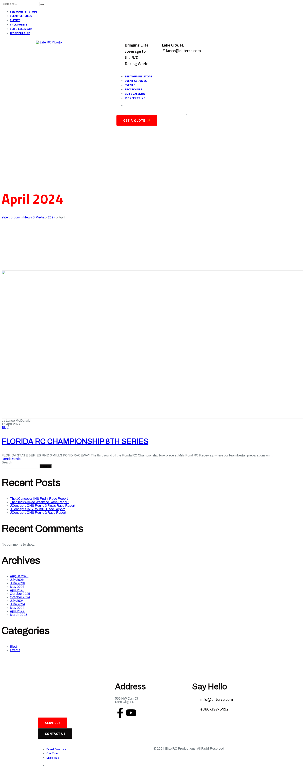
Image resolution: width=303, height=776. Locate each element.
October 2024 (20, 597)
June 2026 (17, 583)
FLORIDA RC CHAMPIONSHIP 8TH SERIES (75, 441)
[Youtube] (131, 713)
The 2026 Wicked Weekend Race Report (39, 502)
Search (7, 462)
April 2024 (17, 611)
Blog (5, 427)
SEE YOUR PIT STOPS (23, 11)
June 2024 (17, 604)
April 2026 (17, 590)
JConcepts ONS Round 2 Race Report (38, 512)
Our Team (52, 753)
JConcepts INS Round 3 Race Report (37, 509)
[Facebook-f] (120, 713)
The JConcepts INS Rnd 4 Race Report (39, 498)
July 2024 (17, 600)
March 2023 (18, 614)
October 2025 (20, 593)
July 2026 (17, 579)
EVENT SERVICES (21, 16)
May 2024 (17, 607)
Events (15, 650)
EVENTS (15, 20)
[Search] (42, 4)
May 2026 (17, 586)
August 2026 (19, 576)
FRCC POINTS (18, 24)
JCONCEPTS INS (20, 33)
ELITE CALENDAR (21, 29)
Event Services (56, 749)
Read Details (11, 459)
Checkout (52, 757)
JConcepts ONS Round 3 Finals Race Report (42, 505)
